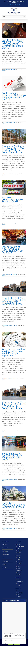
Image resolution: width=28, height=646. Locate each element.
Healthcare (6, 554)
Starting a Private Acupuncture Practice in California (19, 592)
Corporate (5, 544)
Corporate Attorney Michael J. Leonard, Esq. (10, 69)
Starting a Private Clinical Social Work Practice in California (20, 548)
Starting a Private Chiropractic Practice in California (19, 559)
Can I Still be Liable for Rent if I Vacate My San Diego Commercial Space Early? (13, 43)
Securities (5, 548)
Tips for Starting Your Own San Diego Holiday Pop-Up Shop (13, 249)
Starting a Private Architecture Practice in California (19, 581)
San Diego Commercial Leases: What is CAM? (13, 199)
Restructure (6, 561)
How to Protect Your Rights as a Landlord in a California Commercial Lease (14, 300)
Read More (3, 70)
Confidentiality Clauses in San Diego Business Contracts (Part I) (14, 96)
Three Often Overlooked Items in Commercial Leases (13, 504)
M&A (4, 564)
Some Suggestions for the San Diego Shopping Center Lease (12, 456)
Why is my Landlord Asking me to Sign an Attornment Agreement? (14, 352)
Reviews (5, 568)
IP (3, 558)
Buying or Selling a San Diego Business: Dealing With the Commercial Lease (13, 149)
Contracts (5, 551)
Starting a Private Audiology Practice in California (18, 570)
